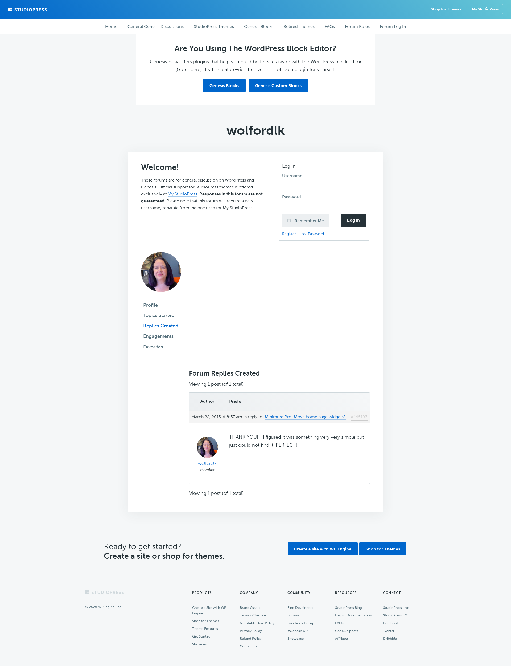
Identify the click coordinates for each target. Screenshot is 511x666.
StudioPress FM (395, 615)
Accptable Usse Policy (257, 623)
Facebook (391, 623)
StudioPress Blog (348, 608)
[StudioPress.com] (28, 9)
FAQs (339, 623)
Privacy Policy (251, 631)
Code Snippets (346, 631)
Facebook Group (300, 623)
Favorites (153, 347)
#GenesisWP (297, 631)
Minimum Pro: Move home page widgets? (305, 416)
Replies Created (160, 326)
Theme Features (205, 629)
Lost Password (312, 233)
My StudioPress (485, 9)
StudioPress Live (396, 608)
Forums (293, 615)
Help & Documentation (353, 615)
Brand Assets (250, 608)
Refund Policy (251, 638)
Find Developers (300, 608)
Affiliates (342, 638)
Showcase (200, 644)
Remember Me (309, 220)
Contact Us (249, 646)
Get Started (201, 636)
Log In (353, 220)
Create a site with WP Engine (322, 549)
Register (289, 233)
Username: (293, 175)
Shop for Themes (383, 549)
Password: (292, 196)
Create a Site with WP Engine (209, 610)
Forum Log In (393, 26)
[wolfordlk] (161, 296)
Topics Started (159, 315)
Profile (150, 305)
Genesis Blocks (224, 85)
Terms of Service (253, 615)
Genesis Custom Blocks (278, 85)
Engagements (158, 336)
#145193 (359, 416)
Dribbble (390, 638)
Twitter (388, 631)
